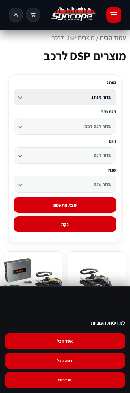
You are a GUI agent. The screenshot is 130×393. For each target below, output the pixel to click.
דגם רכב (108, 112)
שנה (112, 170)
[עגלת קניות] (33, 15)
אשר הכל (65, 341)
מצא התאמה (65, 205)
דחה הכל (65, 360)
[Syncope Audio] (73, 14)
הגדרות (65, 380)
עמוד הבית (113, 37)
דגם (112, 141)
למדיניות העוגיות (108, 323)
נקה (65, 224)
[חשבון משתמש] (16, 15)
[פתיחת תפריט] (113, 15)
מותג (111, 83)
